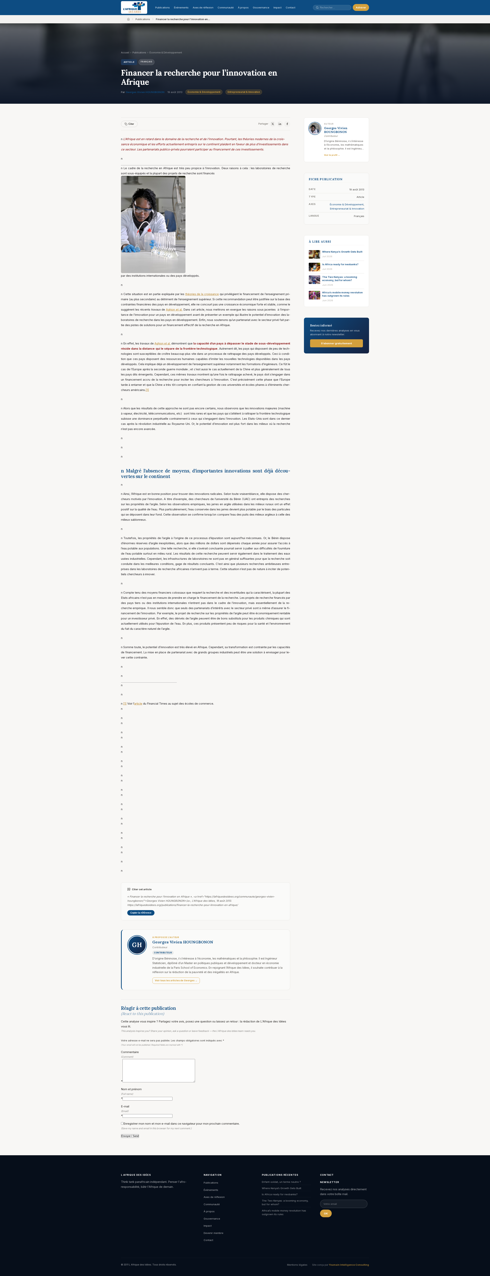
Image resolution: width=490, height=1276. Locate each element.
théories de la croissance (202, 294)
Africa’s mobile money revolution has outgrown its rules (284, 1212)
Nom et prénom (131, 1093)
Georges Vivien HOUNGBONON (145, 92)
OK (326, 1213)
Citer (131, 123)
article (138, 703)
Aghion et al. (174, 309)
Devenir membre (213, 1232)
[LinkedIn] (280, 124)
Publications (162, 7)
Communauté (226, 7)
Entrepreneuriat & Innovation (244, 92)
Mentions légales (297, 1264)
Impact (278, 7)
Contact (290, 7)
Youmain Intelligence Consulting (349, 1264)
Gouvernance (261, 7)
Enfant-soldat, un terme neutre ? (281, 1181)
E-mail (125, 1111)
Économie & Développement (204, 92)
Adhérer (361, 7)
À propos (243, 7)
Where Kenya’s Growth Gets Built (281, 1188)
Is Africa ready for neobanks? (280, 1194)
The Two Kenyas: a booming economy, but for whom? (285, 1202)
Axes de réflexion (203, 7)
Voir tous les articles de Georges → (176, 980)
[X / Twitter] (273, 124)
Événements (181, 7)
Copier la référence (140, 912)
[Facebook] (287, 124)
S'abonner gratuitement (336, 343)
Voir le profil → (332, 155)
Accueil (125, 52)
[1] (147, 390)
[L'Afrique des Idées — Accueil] (134, 7)
